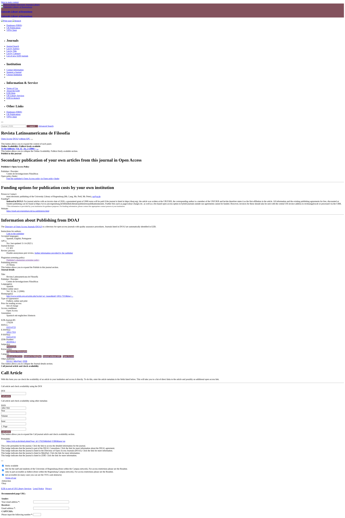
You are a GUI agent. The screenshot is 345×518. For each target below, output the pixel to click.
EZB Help (10, 93)
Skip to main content (10, 2)
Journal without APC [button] (52, 356)
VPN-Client (11, 30)
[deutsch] (16, 21)
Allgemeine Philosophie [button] (17, 351)
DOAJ (9, 361)
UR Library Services (15, 95)
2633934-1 (11, 342)
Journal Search (12, 46)
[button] (20, 146)
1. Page (4, 426)
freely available (11, 466)
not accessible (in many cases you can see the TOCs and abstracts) (33, 475)
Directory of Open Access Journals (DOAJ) (23, 226)
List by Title (11, 51)
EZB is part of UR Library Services (16, 488)
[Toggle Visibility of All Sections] (32, 139)
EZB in (13, 98)
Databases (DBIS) (14, 25)
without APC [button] (24, 139)
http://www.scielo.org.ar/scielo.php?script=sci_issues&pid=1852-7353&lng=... (39, 296)
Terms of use (10, 478)
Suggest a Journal (13, 72)
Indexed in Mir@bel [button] (33, 356)
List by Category (13, 53)
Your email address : (10, 502)
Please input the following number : (17, 514)
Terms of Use (12, 88)
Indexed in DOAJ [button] (14, 356)
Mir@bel (18, 361)
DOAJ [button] (15, 139)
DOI (3, 391)
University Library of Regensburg (16, 11)
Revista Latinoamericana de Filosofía (35, 133)
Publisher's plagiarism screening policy (22, 260)
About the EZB (13, 91)
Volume (4, 416)
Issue (3, 421)
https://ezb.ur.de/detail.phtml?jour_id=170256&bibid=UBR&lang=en (35, 441)
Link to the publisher (15, 233)
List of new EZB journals (17, 56)
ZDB (25, 361)
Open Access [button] (6, 139)
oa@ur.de (96, 196)
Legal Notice (38, 488)
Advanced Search (46, 126)
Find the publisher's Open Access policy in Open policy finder (32, 178)
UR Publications (13, 28)
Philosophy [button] (11, 347)
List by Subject (12, 49)
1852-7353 (11, 332)
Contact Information (15, 70)
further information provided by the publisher (54, 253)
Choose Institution (14, 75)
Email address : (8, 508)
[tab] (172, 146)
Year (3, 411)
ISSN (3, 405)
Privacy (48, 488)
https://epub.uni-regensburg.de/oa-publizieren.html (27, 211)
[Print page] (6, 21)
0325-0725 (11, 327)
